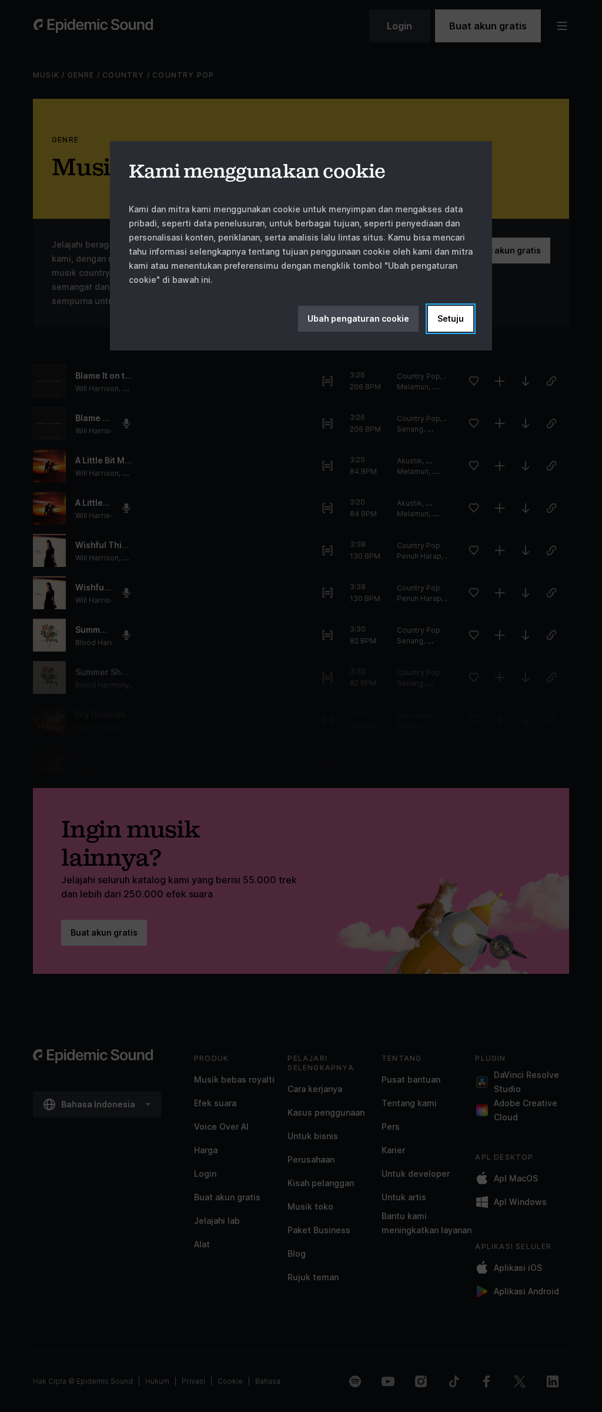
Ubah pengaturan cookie (358, 318)
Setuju (450, 318)
